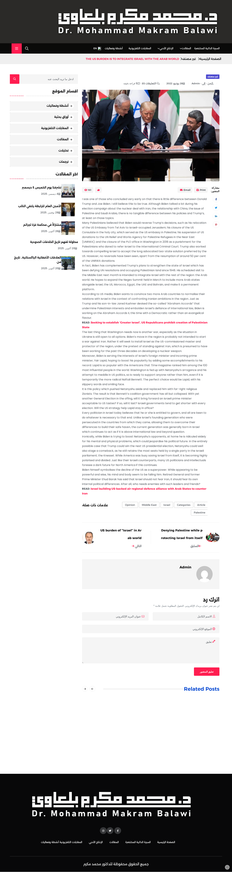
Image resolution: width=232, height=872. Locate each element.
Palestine (199, 512)
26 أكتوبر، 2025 (49, 231)
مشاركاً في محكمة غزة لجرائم (42, 224)
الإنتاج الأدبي (166, 48)
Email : (186, 189)
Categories (183, 504)
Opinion (130, 504)
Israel (166, 504)
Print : (202, 189)
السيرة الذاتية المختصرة (207, 48)
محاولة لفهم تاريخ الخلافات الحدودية (54, 242)
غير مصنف (189, 59)
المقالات (186, 48)
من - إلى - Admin (201, 83)
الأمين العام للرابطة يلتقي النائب (39, 206)
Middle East (149, 504)
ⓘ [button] (227, 867)
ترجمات (64, 161)
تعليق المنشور (207, 671)
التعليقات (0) (149, 83)
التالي (137, 546)
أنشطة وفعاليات (114, 48)
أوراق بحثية (61, 116)
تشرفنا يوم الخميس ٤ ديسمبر (41, 187)
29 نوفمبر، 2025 (49, 212)
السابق (194, 546)
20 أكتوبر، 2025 (66, 248)
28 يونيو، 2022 (174, 83)
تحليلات (63, 150)
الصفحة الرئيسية (210, 59)
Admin (185, 567)
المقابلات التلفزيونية (140, 48)
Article (201, 504)
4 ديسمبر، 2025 (49, 194)
